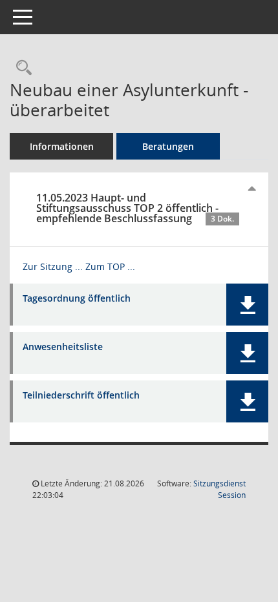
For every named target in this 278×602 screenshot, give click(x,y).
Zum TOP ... (110, 266)
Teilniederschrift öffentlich (81, 395)
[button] (247, 305)
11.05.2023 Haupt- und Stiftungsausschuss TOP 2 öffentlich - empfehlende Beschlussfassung (135, 208)
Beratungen (168, 146)
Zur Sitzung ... (53, 266)
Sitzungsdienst (219, 489)
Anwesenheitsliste (63, 347)
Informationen (62, 146)
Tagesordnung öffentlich (77, 298)
